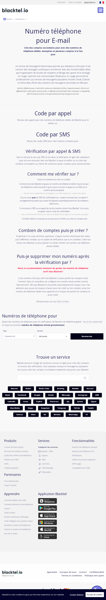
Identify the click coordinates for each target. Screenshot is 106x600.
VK (45, 414)
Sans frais (45, 463)
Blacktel (9, 19)
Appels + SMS (47, 451)
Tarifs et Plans (63, 301)
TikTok (77, 408)
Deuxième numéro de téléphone (17, 525)
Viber (33, 414)
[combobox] (53, 336)
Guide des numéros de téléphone (17, 455)
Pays (5, 331)
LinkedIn (11, 401)
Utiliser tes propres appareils (83, 459)
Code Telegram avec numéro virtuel (18, 521)
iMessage (66, 395)
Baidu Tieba (44, 388)
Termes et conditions (71, 575)
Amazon (14, 388)
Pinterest (54, 401)
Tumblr (91, 408)
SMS (44, 459)
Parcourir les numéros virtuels (16, 451)
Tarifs (6, 463)
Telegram (61, 408)
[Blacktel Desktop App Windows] (47, 523)
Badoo (28, 388)
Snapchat (45, 408)
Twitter (19, 414)
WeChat (57, 414)
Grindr (51, 395)
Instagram (82, 395)
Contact (83, 572)
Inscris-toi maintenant (92, 321)
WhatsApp (73, 414)
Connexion (61, 2)
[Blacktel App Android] (47, 508)
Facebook (22, 395)
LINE (97, 395)
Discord (90, 388)
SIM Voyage (76, 463)
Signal (93, 401)
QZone (80, 401)
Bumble (75, 388)
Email (7, 395)
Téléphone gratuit (11, 468)
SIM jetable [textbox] (43, 336)
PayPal (39, 401)
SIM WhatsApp (47, 468)
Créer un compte (75, 2)
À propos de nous (68, 572)
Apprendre (52, 572)
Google (37, 395)
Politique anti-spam (94, 575)
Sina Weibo (15, 408)
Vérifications (20, 19)
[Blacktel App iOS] (47, 515)
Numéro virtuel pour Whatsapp (16, 517)
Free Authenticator (11, 481)
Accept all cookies (95, 594)
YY (87, 414)
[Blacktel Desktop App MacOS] (47, 530)
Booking (60, 388)
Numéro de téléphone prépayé (84, 447)
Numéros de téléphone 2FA (83, 451)
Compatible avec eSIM (81, 468)
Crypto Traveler (10, 485)
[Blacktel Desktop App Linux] (47, 537)
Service (40, 331)
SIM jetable (46, 472)
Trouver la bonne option (13, 447)
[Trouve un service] (85, 378)
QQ (68, 401)
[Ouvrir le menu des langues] (102, 2)
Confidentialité (96, 572)
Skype (30, 408)
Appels (44, 455)
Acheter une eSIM (11, 459)
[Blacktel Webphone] (47, 501)
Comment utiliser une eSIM (15, 500)
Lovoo (25, 401)
